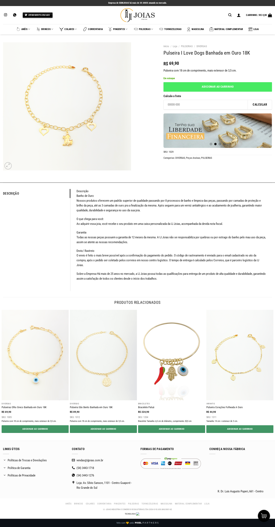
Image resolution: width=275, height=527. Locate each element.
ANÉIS (24, 29)
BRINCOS (46, 29)
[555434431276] (15, 15)
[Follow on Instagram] (5, 15)
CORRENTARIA (95, 29)
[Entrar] (239, 15)
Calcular (260, 104)
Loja (175, 46)
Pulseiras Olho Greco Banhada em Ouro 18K (24, 407)
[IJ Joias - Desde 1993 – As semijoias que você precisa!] (137, 15)
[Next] (264, 131)
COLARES (69, 29)
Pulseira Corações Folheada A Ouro (224, 407)
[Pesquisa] (230, 15)
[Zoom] (8, 165)
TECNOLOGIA (130, 514)
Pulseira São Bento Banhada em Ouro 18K (91, 407)
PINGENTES (119, 29)
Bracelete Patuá (146, 407)
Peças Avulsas (193, 158)
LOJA (256, 29)
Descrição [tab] (11, 193)
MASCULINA (198, 29)
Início (166, 46)
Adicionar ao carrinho (218, 86)
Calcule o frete (172, 96)
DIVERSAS (201, 46)
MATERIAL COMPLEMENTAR (228, 29)
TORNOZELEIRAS (172, 29)
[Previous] (170, 131)
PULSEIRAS (144, 29)
